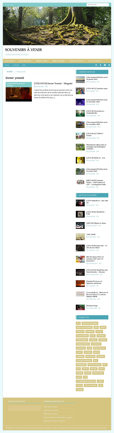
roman (79, 373)
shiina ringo (98, 373)
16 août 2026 (92, 82)
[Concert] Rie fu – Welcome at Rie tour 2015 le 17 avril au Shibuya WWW (97, 294)
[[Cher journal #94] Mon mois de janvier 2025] (80, 79)
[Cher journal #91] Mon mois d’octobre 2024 (96, 170)
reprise (93, 369)
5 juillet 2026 (92, 138)
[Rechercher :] (98, 4)
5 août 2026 (91, 104)
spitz (79, 377)
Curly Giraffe (91, 234)
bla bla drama (82, 336)
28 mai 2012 (91, 216)
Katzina (45, 410)
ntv (105, 365)
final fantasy (99, 348)
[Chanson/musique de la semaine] (19, 92)
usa (100, 385)
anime (103, 327)
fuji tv (79, 352)
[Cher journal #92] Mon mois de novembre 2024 (96, 123)
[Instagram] (109, 65)
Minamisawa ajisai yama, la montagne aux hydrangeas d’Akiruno (96, 147)
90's (78, 323)
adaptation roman (84, 327)
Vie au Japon (9, 61)
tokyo (100, 381)
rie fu (102, 369)
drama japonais (83, 344)
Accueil (7, 65)
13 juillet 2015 (92, 299)
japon (96, 352)
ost (78, 369)
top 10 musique (90, 385)
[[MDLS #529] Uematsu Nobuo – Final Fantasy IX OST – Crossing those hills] (80, 182)
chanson (101, 336)
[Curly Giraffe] (80, 236)
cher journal (82, 340)
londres (80, 356)
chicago (93, 340)
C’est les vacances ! (59, 421)
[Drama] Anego (92, 306)
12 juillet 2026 (92, 127)
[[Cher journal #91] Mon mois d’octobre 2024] (80, 171)
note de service (94, 365)
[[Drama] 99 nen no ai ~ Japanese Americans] (80, 283)
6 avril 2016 (40, 87)
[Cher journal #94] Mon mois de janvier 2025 (97, 78)
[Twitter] (96, 65)
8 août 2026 (91, 91)
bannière (90, 331)
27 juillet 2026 (92, 115)
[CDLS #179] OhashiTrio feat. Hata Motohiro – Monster (97, 271)
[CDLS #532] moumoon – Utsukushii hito (95, 112)
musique (101, 356)
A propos (16, 65)
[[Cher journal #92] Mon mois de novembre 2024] (80, 124)
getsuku (88, 352)
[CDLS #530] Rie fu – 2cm (95, 158)
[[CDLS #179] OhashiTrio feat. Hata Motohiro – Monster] (80, 272)
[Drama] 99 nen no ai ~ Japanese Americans (94, 282)
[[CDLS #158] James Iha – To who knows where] (80, 248)
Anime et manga (58, 61)
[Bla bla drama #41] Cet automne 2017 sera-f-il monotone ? (95, 259)
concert (103, 340)
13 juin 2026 (91, 174)
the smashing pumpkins (86, 381)
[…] (54, 97)
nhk (95, 361)
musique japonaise (84, 361)
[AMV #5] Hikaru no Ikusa (96, 223)
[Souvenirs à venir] (57, 44)
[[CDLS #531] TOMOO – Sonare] (80, 135)
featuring (81, 348)
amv (96, 327)
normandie (81, 365)
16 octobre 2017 (93, 263)
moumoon (90, 356)
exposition (96, 344)
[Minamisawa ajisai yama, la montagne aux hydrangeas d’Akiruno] (80, 147)
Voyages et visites (76, 61)
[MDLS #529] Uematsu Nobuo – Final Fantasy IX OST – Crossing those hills (96, 182)
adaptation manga (90, 323)
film (89, 348)
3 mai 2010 (91, 205)
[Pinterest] (105, 65)
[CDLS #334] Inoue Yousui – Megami (53, 83)
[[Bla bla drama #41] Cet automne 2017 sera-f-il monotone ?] (80, 259)
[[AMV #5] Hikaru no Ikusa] (80, 225)
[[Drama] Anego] (80, 307)
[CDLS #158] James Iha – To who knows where (96, 247)
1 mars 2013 (91, 286)
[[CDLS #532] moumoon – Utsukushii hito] (80, 113)
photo (85, 369)
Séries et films (41, 61)
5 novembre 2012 (93, 274)
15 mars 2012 (92, 237)
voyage (79, 389)
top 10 (79, 385)
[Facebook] (100, 65)
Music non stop (25, 61)
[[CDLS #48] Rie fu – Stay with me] (80, 203)
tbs (85, 377)
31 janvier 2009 (92, 308)
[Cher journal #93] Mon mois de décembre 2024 (96, 101)
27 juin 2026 (91, 151)
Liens (23, 65)
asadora (80, 331)
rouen (87, 373)
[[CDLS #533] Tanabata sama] (80, 91)
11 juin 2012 (91, 250)
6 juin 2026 (91, 187)
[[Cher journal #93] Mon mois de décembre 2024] (80, 102)
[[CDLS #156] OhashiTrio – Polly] (80, 214)
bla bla (99, 331)
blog (93, 336)
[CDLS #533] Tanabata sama (96, 89)
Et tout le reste (94, 61)
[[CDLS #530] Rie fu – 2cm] (80, 160)
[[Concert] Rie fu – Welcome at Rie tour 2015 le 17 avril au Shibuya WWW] (80, 293)
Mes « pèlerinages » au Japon (62, 417)
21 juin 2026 (91, 160)
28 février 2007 (92, 225)
